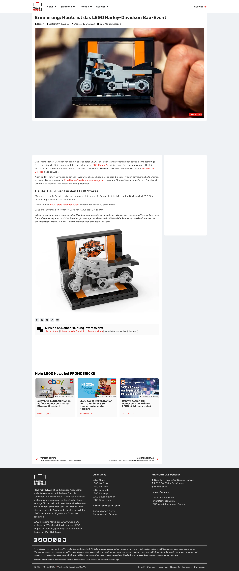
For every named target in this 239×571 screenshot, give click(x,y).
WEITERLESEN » (44, 414)
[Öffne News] (55, 6)
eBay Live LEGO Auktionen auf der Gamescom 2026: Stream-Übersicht (54, 403)
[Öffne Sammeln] (74, 6)
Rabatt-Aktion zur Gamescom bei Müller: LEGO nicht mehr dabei (136, 403)
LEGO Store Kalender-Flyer (64, 204)
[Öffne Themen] (91, 6)
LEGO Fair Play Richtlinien (47, 531)
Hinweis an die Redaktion (73, 331)
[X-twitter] (55, 540)
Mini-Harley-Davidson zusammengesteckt (85, 180)
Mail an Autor (52, 331)
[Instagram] (35, 540)
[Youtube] (45, 540)
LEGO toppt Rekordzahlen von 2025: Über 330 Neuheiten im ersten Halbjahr (96, 404)
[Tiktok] (40, 540)
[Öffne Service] (107, 6)
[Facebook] (50, 540)
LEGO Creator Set (100, 165)
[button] (37, 320)
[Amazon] (59, 540)
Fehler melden (95, 331)
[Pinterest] (64, 540)
